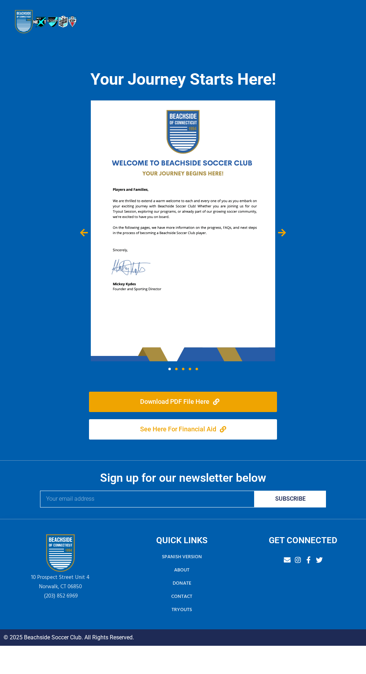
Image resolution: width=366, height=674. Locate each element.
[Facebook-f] (308, 559)
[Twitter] (319, 559)
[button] (84, 232)
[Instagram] (298, 559)
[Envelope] (287, 559)
